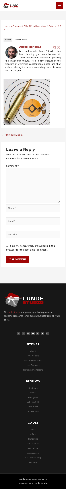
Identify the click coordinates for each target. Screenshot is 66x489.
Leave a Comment (13, 26)
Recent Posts (21, 40)
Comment (12, 165)
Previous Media (12, 134)
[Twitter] (58, 47)
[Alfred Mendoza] (11, 52)
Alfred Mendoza (30, 47)
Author (8, 40)
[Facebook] (54, 47)
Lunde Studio (13, 312)
